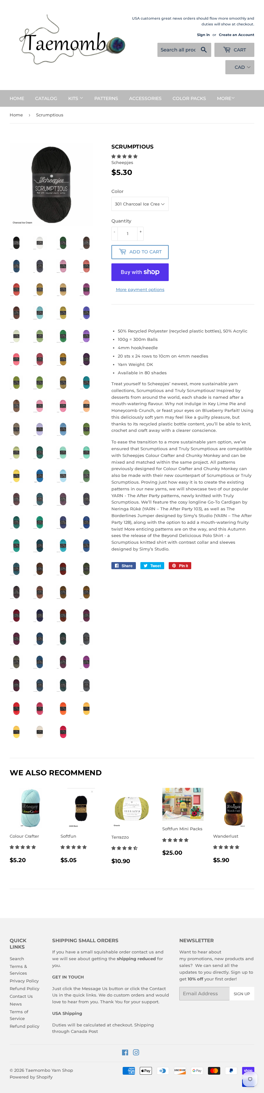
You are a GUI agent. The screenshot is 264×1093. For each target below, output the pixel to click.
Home (17, 98)
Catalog (46, 98)
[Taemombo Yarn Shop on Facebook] (125, 1053)
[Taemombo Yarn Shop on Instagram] (136, 1053)
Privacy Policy (24, 980)
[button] (125, 156)
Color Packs (189, 98)
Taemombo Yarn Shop (49, 1070)
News (16, 1003)
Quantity (121, 221)
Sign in (203, 34)
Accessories (145, 98)
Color (117, 191)
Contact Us (21, 996)
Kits (74, 98)
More (224, 98)
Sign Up (242, 993)
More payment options (140, 289)
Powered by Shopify (31, 1076)
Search (17, 958)
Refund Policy (24, 988)
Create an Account (236, 34)
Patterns (106, 98)
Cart (239, 50)
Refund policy (24, 1026)
